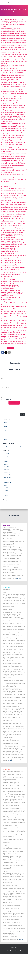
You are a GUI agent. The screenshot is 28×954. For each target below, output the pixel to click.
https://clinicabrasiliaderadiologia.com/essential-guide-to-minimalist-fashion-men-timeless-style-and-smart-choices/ (13, 195)
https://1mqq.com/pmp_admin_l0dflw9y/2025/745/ (13, 334)
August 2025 (6, 485)
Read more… (19, 578)
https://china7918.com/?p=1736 (8, 248)
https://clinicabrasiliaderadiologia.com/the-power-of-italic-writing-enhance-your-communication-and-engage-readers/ (13, 190)
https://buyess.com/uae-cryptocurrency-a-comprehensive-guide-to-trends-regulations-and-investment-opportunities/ (12, 135)
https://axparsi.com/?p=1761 (8, 267)
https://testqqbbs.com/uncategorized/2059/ (11, 241)
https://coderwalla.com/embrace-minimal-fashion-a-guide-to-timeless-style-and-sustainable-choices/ (12, 199)
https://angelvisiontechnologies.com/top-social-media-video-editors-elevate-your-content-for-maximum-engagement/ (14, 72)
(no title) (5, 422)
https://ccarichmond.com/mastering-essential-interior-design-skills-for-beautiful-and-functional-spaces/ (14, 158)
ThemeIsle (19, 950)
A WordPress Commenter (8, 446)
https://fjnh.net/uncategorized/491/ (9, 278)
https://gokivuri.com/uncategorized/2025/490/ (11, 301)
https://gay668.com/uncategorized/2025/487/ (11, 294)
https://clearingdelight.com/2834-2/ (9, 251)
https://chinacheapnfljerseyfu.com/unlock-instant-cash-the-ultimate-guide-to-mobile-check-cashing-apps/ (13, 176)
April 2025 (6, 495)
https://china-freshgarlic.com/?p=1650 (10, 246)
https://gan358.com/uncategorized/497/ (10, 290)
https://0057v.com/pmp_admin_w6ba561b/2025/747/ (13, 306)
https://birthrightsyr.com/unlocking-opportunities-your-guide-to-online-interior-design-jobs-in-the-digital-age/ (13, 119)
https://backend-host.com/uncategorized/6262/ (12, 262)
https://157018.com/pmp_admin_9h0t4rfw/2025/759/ (13, 323)
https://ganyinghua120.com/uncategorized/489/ (12, 292)
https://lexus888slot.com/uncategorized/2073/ (12, 239)
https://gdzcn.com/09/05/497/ (8, 297)
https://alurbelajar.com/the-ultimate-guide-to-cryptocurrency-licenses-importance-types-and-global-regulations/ (14, 61)
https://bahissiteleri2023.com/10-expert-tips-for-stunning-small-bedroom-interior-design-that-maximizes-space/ (13, 107)
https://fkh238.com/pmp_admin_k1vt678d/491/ (12, 281)
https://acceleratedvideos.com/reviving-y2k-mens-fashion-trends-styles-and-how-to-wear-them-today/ (14, 40)
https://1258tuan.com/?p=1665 (12, 269)
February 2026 (7, 469)
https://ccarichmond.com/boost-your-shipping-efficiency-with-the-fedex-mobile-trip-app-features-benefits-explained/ (13, 165)
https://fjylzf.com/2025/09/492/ (8, 279)
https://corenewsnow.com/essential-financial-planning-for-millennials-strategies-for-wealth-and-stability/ (13, 227)
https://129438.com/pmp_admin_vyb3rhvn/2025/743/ (13, 315)
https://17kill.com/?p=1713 (7, 271)
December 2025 (7, 474)
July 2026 (6, 456)
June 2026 (6, 459)
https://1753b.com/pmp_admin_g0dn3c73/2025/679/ (13, 332)
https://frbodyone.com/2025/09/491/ (9, 285)
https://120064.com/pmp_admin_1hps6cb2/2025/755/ (14, 313)
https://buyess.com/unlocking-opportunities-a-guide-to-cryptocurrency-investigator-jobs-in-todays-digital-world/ (13, 132)
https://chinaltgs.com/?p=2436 (8, 249)
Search (4, 411)
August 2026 (6, 453)
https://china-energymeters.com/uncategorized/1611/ (13, 244)
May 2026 (6, 461)
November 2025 (7, 477)
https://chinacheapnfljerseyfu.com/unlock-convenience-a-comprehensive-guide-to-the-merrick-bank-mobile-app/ (13, 179)
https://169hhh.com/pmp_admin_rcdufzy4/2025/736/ (13, 325)
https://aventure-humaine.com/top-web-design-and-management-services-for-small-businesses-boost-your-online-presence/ (14, 95)
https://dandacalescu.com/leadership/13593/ (11, 260)
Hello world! (18, 446)
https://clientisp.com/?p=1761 (8, 253)
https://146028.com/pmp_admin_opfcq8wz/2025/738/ (13, 322)
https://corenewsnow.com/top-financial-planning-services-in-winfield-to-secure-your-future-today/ (13, 230)
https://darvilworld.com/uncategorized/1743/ (11, 264)
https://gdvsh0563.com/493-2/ (8, 295)
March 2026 (6, 466)
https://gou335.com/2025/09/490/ (9, 302)
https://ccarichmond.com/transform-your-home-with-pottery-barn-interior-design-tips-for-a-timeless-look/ (12, 162)
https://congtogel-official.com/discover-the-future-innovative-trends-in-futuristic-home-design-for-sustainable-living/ (14, 211)
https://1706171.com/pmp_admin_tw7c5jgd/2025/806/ (14, 331)
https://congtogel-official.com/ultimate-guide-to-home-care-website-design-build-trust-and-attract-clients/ (13, 218)
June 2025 (6, 490)
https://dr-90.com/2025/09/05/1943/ (9, 234)
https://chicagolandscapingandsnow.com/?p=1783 (13, 242)
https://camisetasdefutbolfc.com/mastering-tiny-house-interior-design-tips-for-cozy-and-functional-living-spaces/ (14, 155)
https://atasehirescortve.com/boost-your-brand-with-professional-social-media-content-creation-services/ (13, 86)
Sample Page (14, 947)
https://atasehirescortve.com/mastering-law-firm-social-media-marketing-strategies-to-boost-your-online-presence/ (12, 82)
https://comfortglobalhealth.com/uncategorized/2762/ (13, 255)
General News (7, 503)
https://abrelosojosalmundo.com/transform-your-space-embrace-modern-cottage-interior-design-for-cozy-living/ (13, 24)
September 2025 (7, 482)
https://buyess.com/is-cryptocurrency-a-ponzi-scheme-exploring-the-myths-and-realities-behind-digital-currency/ (13, 139)
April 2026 (6, 464)
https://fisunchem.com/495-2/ (14, 274)
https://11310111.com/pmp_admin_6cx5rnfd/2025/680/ (14, 311)
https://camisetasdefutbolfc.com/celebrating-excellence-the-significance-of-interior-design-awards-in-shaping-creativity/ (14, 149)
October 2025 (7, 480)
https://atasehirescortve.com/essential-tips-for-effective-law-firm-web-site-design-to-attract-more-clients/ (13, 91)
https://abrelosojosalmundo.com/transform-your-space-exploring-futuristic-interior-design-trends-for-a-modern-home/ (14, 30)
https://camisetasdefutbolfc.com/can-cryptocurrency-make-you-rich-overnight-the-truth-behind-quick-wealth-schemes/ (13, 144)
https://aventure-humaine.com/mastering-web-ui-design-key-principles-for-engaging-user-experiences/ (11, 98)
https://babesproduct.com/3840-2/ (9, 265)
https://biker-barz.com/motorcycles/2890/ (14, 232)
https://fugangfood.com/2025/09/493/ (9, 286)
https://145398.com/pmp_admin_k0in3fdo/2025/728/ (13, 320)
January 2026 (7, 472)
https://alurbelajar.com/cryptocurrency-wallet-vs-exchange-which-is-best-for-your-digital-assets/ (13, 58)
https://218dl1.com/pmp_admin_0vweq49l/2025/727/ (13, 341)
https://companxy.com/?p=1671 (8, 257)
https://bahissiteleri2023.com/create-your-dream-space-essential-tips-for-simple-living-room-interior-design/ (13, 116)
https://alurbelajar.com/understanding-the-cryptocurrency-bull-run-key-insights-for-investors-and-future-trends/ (14, 54)
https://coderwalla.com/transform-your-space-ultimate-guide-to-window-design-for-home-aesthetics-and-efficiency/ (14, 207)
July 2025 (6, 487)
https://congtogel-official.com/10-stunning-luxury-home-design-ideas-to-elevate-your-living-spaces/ (14, 214)
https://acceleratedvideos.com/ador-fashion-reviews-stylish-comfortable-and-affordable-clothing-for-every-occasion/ (13, 37)
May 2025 (6, 493)
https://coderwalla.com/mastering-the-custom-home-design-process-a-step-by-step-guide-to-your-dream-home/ (13, 204)
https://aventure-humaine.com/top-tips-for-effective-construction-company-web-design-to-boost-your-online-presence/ (13, 104)
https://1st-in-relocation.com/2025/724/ (10, 336)
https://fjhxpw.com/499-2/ (7, 276)
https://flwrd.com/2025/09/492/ (8, 283)
